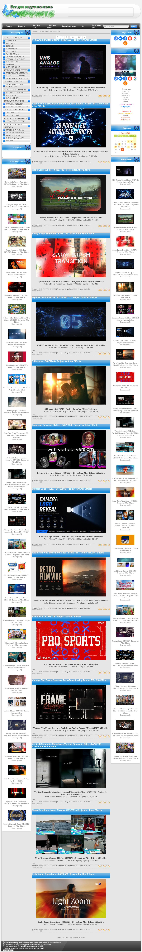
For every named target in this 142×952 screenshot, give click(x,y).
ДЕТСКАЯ (9, 141)
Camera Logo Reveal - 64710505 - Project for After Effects (62, 489)
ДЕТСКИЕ (9, 46)
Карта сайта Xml (96, 26)
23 (135, 147)
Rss (83, 26)
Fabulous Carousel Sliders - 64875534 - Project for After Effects (65, 425)
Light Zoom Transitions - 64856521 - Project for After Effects (63, 874)
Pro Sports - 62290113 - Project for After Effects (56, 616)
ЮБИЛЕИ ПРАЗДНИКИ (15, 57)
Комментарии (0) (37, 96)
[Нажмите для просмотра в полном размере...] (71, 83)
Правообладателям (69, 26)
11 (119, 144)
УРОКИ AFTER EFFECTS (15, 121)
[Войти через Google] (135, 38)
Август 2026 (125, 133)
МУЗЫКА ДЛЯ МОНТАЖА (16, 133)
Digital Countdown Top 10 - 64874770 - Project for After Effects (64, 297)
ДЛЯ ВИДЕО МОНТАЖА (15, 93)
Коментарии (17, 186)
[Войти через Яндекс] (130, 38)
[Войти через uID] (116, 38)
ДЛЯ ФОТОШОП (12, 95)
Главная (9, 26)
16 (135, 144)
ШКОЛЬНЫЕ (11, 43)
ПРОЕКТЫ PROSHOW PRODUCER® (14, 85)
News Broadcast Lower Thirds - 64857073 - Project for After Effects (67, 810)
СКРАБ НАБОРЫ (12, 115)
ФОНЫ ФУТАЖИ (12, 62)
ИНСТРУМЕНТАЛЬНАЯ (15, 138)
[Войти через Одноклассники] (125, 43)
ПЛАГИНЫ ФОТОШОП (14, 104)
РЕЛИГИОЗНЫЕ (12, 54)
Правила (21, 26)
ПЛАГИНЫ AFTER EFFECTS (17, 107)
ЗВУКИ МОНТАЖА (13, 135)
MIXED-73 (76, 95)
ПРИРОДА (10, 64)
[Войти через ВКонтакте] (120, 38)
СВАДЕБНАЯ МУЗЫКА (15, 130)
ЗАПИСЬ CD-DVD (13, 98)
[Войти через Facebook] (125, 38)
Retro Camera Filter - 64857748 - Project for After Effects (61, 170)
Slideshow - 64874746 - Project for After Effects (56, 361)
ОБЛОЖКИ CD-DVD (13, 113)
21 (128, 147)
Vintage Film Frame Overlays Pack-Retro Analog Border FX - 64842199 (69, 680)
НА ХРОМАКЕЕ (12, 51)
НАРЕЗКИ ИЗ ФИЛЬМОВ (15, 59)
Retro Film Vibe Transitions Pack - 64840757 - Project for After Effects (68, 553)
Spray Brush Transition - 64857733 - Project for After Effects (63, 233)
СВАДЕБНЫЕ (11, 41)
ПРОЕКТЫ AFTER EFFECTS (17, 73)
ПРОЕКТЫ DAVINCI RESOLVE (17, 78)
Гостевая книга (36, 26)
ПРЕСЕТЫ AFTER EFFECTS (17, 76)
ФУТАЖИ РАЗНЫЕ (13, 67)
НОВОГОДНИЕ (11, 49)
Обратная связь (51, 26)
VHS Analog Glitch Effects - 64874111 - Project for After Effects (64, 40)
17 (116, 147)
